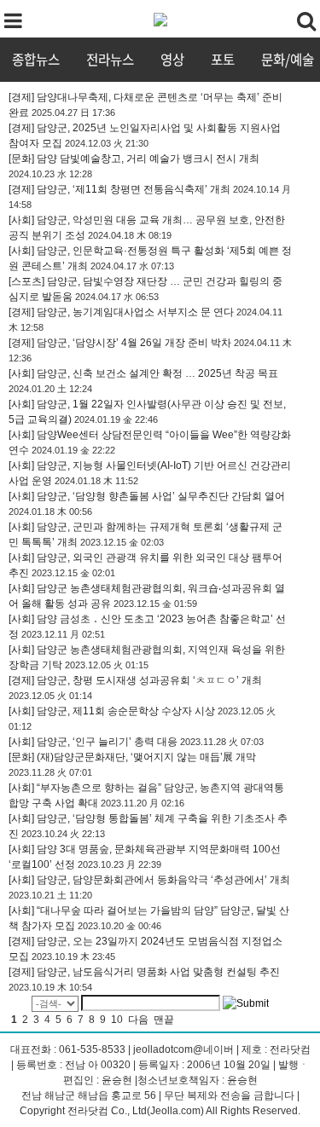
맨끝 (164, 1020)
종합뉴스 (36, 59)
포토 (223, 59)
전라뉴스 (110, 59)
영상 (172, 59)
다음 (138, 1020)
